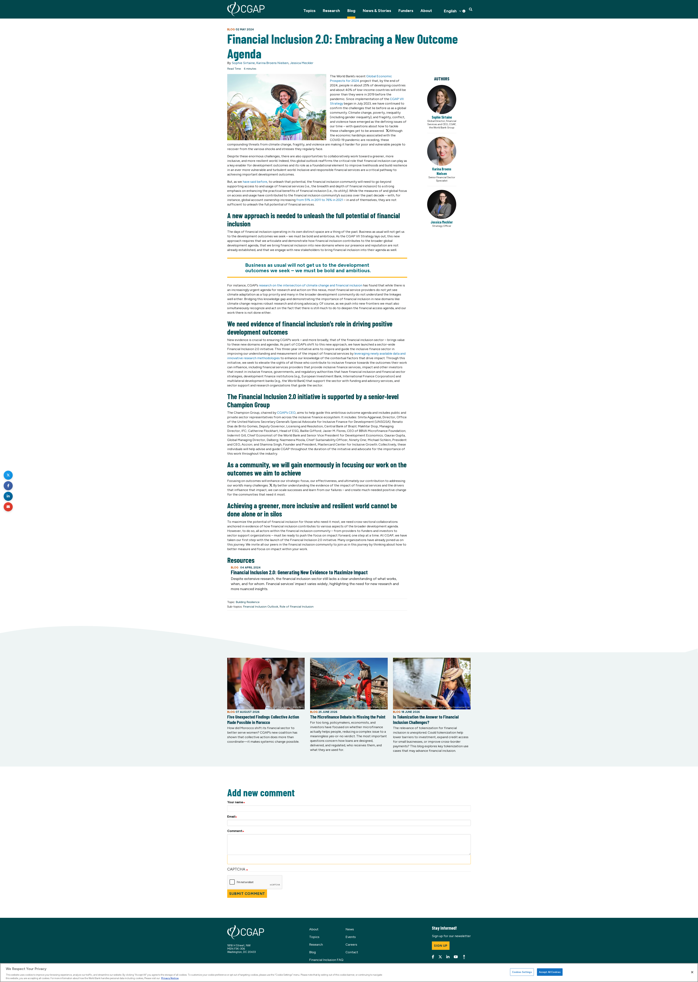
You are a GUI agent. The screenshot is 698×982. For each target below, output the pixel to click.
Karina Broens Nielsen (272, 63)
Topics (309, 10)
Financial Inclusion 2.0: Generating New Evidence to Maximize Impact (299, 572)
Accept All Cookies (550, 972)
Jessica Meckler (301, 63)
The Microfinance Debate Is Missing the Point (347, 716)
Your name (235, 802)
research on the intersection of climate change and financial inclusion (310, 285)
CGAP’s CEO (286, 413)
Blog (351, 10)
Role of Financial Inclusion (297, 606)
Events (351, 937)
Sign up (441, 946)
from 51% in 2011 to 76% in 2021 (319, 200)
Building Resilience (248, 602)
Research (331, 10)
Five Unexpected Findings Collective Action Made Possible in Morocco (263, 719)
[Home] (246, 9)
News (350, 929)
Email (231, 817)
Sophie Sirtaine (243, 63)
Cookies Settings (522, 972)
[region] (349, 972)
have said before (255, 182)
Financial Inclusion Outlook (260, 606)
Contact (352, 952)
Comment (234, 831)
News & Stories (377, 10)
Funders (405, 10)
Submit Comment (247, 893)
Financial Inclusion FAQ (326, 960)
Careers (351, 945)
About (426, 10)
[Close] (692, 972)
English (450, 11)
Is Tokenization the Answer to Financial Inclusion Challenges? (426, 719)
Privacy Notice (170, 978)
